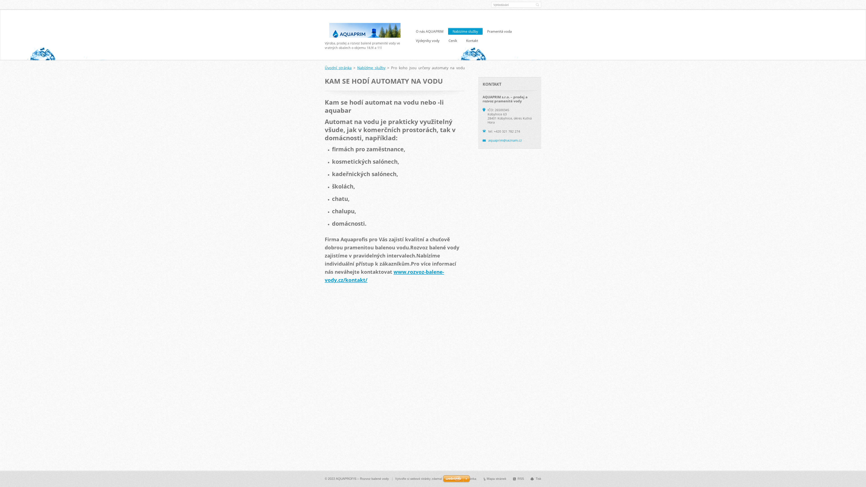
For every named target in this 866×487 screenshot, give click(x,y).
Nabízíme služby (465, 31)
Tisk (538, 478)
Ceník (453, 40)
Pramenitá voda (499, 31)
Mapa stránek (496, 478)
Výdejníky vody (428, 40)
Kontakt (472, 40)
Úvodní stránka (338, 67)
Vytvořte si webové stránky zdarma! (418, 478)
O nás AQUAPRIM (430, 31)
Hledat (537, 4)
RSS (521, 478)
